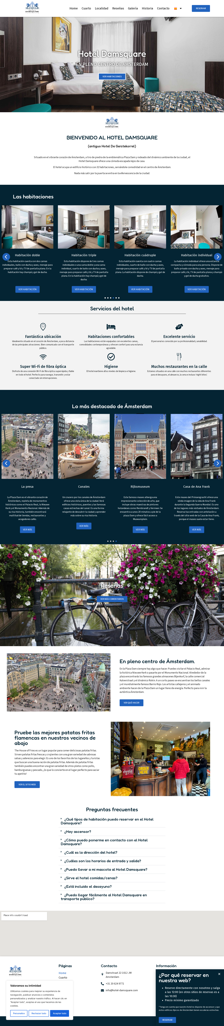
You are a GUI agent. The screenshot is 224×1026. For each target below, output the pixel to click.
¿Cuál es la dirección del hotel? (90, 852)
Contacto (163, 8)
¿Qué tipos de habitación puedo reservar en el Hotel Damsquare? (107, 821)
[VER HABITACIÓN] (27, 247)
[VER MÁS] (27, 477)
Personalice (19, 1013)
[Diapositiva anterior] (6, 257)
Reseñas (118, 8)
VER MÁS (27, 529)
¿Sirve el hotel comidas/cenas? (90, 878)
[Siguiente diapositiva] (218, 257)
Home (73, 8)
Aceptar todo (59, 1013)
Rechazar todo (39, 1013)
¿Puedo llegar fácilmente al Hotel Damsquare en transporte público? (104, 897)
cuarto (86, 8)
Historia (147, 8)
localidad (101, 8)
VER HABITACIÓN (27, 289)
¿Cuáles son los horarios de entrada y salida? (102, 861)
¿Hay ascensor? (77, 831)
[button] (105, 298)
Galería (133, 8)
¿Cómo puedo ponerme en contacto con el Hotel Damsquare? (104, 842)
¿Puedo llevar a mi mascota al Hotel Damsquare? (105, 869)
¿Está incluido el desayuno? (88, 886)
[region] (39, 1000)
